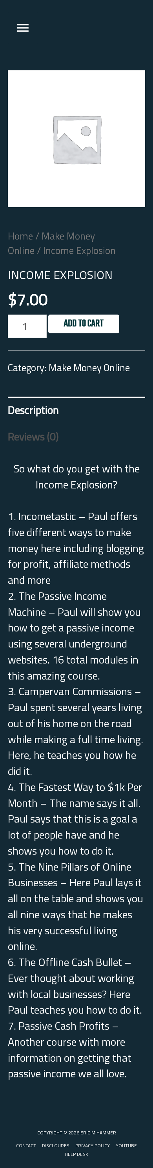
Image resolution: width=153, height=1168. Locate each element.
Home (20, 235)
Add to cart (84, 323)
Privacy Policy (92, 1145)
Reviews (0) (33, 436)
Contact (26, 1145)
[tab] (76, 410)
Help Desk (76, 1154)
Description (33, 410)
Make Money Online (51, 243)
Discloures (55, 1145)
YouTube (126, 1145)
